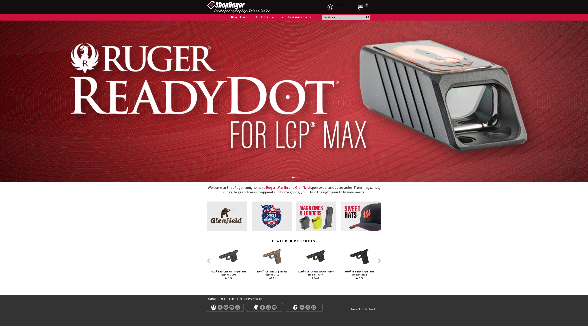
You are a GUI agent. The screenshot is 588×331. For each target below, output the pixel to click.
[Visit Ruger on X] (237, 307)
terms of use (235, 299)
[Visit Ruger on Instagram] (226, 307)
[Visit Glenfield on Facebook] (302, 307)
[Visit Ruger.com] (213, 307)
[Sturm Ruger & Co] (247, 7)
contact (211, 299)
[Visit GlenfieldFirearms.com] (295, 307)
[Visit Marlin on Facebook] (262, 307)
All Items (263, 17)
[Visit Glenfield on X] (308, 307)
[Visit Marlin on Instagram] (268, 307)
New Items (239, 17)
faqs (222, 299)
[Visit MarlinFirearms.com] (256, 307)
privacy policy (254, 299)
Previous (202, 262)
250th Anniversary (296, 17)
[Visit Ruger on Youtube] (231, 307)
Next (385, 262)
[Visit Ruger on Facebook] (220, 307)
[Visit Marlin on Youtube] (274, 307)
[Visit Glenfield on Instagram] (313, 307)
